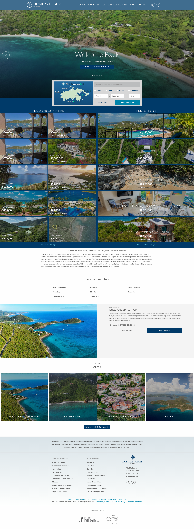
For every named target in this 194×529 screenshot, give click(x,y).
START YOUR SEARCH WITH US (97, 66)
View (127, 102)
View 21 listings (164, 330)
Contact (142, 5)
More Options (102, 102)
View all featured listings (146, 245)
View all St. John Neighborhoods (97, 427)
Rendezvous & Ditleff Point (24, 416)
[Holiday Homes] (47, 3)
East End (169, 416)
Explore (109, 499)
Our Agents (102, 499)
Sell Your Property (117, 5)
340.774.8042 (133, 476)
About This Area (126, 330)
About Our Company (89, 499)
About (91, 5)
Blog (132, 5)
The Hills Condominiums (121, 416)
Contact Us (122, 499)
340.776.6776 (133, 473)
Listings (101, 5)
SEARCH (81, 5)
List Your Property (74, 499)
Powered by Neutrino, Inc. (104, 502)
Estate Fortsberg (72, 416)
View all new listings (48, 245)
